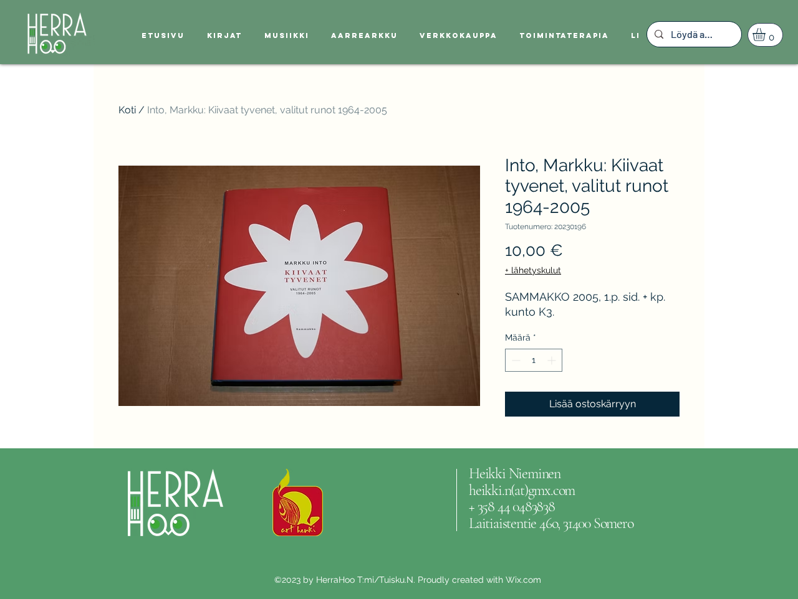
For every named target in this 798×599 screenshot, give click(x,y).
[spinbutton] (533, 360)
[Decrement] (514, 360)
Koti (127, 110)
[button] (766, 34)
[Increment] (552, 360)
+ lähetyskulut (533, 270)
